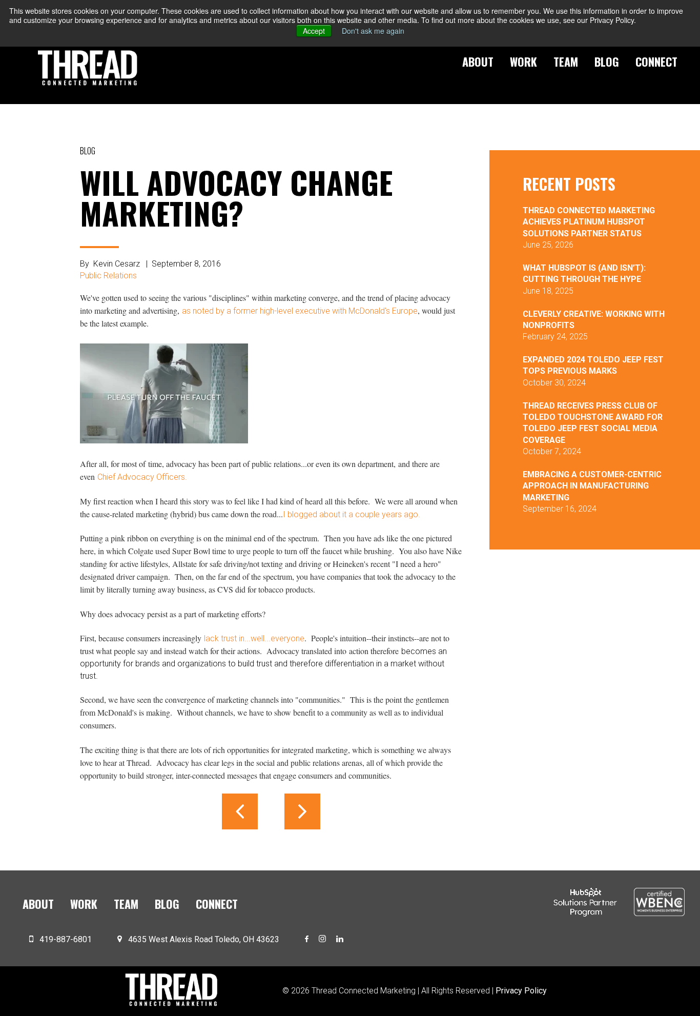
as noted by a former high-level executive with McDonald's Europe (300, 311)
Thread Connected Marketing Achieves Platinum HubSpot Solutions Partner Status (589, 222)
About (477, 61)
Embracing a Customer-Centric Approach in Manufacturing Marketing (592, 486)
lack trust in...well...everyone (254, 638)
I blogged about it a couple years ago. (351, 514)
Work (523, 61)
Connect (656, 61)
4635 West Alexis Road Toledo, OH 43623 (203, 939)
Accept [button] (314, 31)
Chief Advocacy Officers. (142, 477)
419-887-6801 (65, 939)
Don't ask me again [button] (373, 31)
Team (565, 61)
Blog (606, 61)
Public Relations (108, 275)
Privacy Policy (521, 990)
